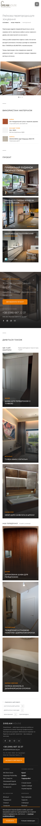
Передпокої (7, 800)
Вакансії (24, 805)
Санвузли (6, 805)
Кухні (23, 773)
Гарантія (24, 800)
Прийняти (10, 821)
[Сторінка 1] (18, 97)
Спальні (6, 803)
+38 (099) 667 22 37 (14, 312)
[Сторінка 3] (22, 97)
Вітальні (6, 797)
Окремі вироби (26, 788)
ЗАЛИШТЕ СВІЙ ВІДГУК (13, 760)
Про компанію (26, 797)
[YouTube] (15, 321)
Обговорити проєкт (15, 302)
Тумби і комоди (26, 786)
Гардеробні (26, 778)
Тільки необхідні (28, 821)
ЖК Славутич (7, 778)
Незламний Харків (9, 781)
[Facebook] (3, 321)
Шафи (23, 776)
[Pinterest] (11, 321)
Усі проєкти (7, 787)
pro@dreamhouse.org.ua (11, 749)
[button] (37, 4)
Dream (12, 723)
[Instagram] (7, 321)
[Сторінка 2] (20, 97)
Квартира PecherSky (10, 775)
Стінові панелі (26, 783)
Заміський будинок (9, 784)
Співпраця (25, 803)
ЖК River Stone (8, 773)
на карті (24, 316)
